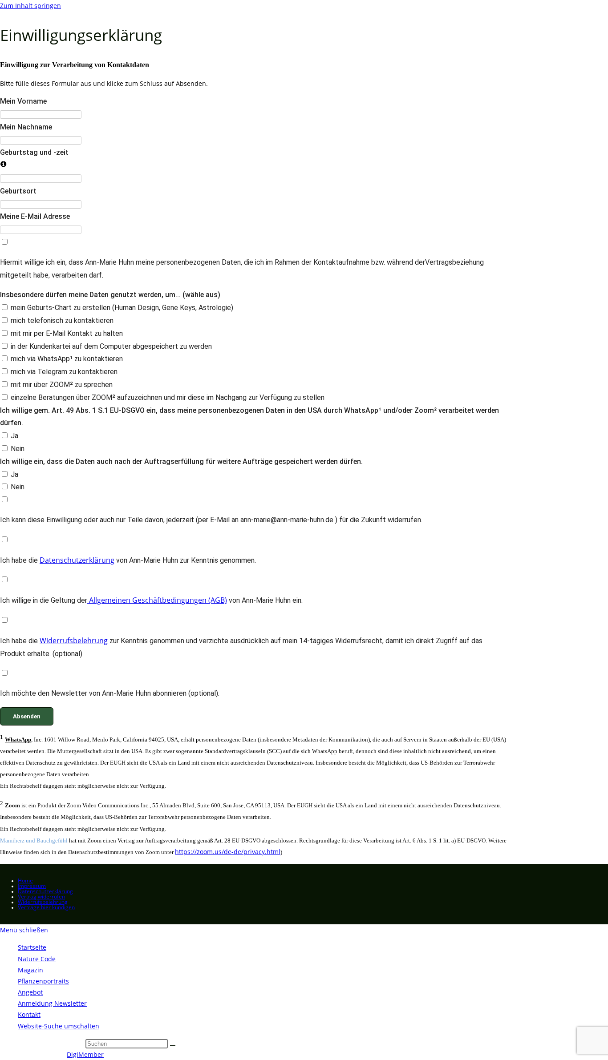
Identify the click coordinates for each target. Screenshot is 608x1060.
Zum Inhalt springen (30, 5)
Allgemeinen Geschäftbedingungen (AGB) (157, 600)
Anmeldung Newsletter (52, 1003)
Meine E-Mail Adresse (35, 216)
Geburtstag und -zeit (34, 152)
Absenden (27, 716)
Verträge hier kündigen (46, 907)
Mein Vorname (23, 101)
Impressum (32, 886)
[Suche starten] (173, 1046)
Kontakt (29, 1014)
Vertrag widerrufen (41, 896)
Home (25, 880)
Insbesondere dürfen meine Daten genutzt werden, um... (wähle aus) (110, 294)
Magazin (30, 970)
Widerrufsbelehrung (74, 640)
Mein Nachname (26, 127)
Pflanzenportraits (43, 981)
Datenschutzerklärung (77, 560)
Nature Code (37, 959)
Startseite (32, 947)
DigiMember (85, 1054)
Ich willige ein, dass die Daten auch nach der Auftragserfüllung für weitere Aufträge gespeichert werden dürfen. (181, 461)
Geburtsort (18, 191)
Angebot (30, 992)
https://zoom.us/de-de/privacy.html (227, 851)
